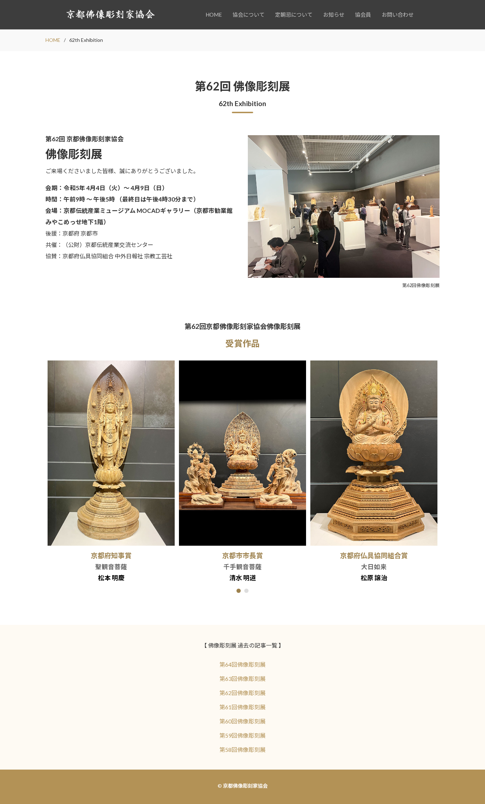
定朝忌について (293, 14)
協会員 (363, 14)
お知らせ (333, 14)
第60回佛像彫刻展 (242, 721)
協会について (249, 14)
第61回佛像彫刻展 (242, 707)
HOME (214, 14)
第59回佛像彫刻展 (242, 735)
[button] (238, 591)
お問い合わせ (398, 14)
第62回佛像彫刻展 (242, 692)
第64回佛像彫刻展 (242, 664)
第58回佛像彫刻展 (242, 749)
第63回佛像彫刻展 (242, 678)
